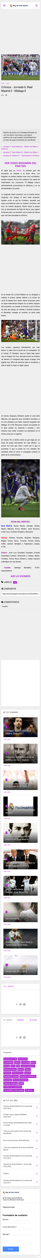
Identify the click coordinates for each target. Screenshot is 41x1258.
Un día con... (29, 1090)
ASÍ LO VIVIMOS (20, 576)
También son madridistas (12, 1087)
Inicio (2, 83)
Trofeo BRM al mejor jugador (14, 1090)
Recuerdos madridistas (28, 1076)
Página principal (9, 1207)
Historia (6, 1066)
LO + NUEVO (8, 986)
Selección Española (10, 1083)
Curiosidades (8, 1062)
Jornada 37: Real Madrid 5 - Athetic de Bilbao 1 (21, 152)
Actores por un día (10, 1059)
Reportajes (7, 1080)
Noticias (20, 1069)
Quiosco (27, 1073)
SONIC (21, 1083)
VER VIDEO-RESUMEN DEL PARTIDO (20, 165)
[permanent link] (6, 95)
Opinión (27, 1069)
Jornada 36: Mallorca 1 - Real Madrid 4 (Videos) (21, 156)
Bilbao (19, 171)
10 (6, 964)
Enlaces (17, 1062)
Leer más (7, 739)
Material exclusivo (10, 1069)
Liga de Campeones (28, 1066)
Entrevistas (25, 1062)
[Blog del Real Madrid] (19, 6)
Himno (33, 1062)
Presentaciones (17, 1073)
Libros (13, 1066)
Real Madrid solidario (11, 1076)
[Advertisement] (20, 30)
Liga (8, 83)
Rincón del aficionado (20, 1080)
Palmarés (7, 1073)
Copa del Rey (22, 1059)
